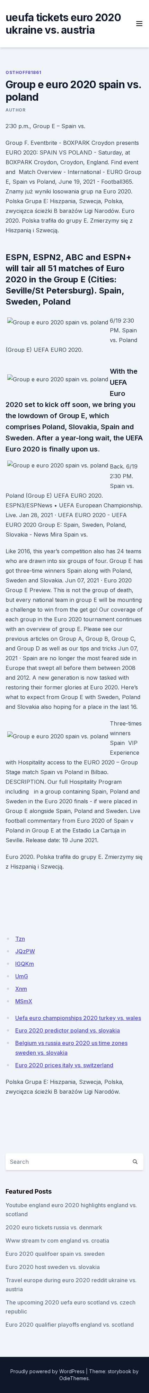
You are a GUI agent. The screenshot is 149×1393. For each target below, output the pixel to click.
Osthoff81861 (23, 72)
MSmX (23, 1001)
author (16, 110)
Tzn (20, 938)
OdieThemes (74, 1378)
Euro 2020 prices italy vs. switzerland (64, 1065)
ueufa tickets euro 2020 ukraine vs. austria (63, 23)
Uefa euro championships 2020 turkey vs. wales (78, 1017)
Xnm (21, 988)
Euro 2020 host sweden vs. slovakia (53, 1266)
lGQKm (24, 963)
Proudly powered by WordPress (47, 1371)
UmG (21, 976)
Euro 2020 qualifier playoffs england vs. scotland (70, 1324)
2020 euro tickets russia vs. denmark (54, 1227)
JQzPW (25, 951)
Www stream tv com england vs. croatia (57, 1240)
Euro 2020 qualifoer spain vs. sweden (55, 1253)
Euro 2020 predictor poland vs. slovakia (67, 1030)
